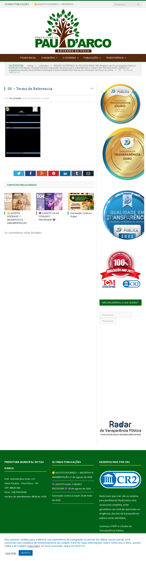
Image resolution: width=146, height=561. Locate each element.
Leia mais (33, 545)
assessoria (105, 504)
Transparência (115, 57)
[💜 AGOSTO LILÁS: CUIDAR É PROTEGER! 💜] (49, 201)
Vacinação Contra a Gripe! (66, 495)
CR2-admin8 (15, 98)
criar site (121, 496)
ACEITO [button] (25, 552)
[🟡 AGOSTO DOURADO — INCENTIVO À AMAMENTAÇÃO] (17, 201)
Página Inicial (28, 57)
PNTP (114, 526)
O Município (48, 57)
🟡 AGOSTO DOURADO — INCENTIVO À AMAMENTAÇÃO (55, 4)
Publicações (91, 57)
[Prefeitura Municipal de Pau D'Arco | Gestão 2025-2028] (73, 30)
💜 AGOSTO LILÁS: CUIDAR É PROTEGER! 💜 (49, 216)
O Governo (69, 57)
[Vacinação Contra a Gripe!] (81, 201)
